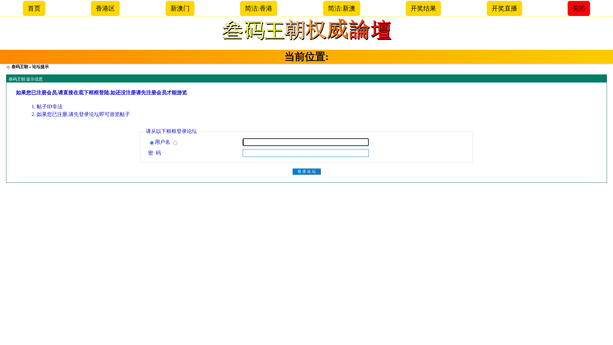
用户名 (163, 142)
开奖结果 (423, 8)
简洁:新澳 (341, 8)
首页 (34, 8)
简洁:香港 (258, 8)
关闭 (578, 8)
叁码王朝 (19, 66)
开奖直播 (504, 8)
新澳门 (180, 8)
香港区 (105, 8)
